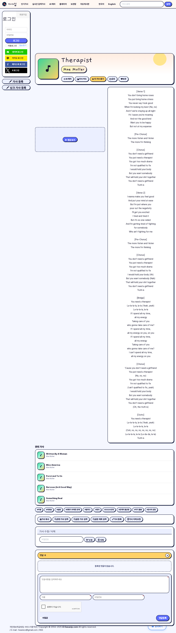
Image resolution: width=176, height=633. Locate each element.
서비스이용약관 (30, 627)
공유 (113, 79)
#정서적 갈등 (151, 510)
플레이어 (63, 4)
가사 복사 (45, 519)
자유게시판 (84, 4)
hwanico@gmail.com (28, 630)
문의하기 (159, 626)
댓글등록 (163, 618)
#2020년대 (109, 510)
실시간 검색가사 (38, 4)
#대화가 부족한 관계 (73, 510)
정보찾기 (22, 45)
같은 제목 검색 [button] (100, 519)
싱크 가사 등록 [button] (17, 87)
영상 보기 (71, 140)
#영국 (97, 510)
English (112, 4)
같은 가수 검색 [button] (81, 519)
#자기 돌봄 (138, 510)
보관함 (73, 4)
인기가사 (24, 4)
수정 (90, 540)
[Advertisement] (104, 31)
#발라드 (87, 510)
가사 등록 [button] (17, 81)
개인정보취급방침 (17, 627)
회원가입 (23, 14)
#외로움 (49, 510)
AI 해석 (52, 4)
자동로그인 (12, 46)
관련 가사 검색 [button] (62, 519)
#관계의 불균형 (124, 510)
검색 (168, 4)
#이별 (39, 510)
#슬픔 (59, 510)
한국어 (101, 4)
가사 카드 (83, 79)
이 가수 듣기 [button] (99, 79)
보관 (124, 79)
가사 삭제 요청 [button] (135, 519)
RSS (41, 630)
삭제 (102, 540)
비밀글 (45, 618)
